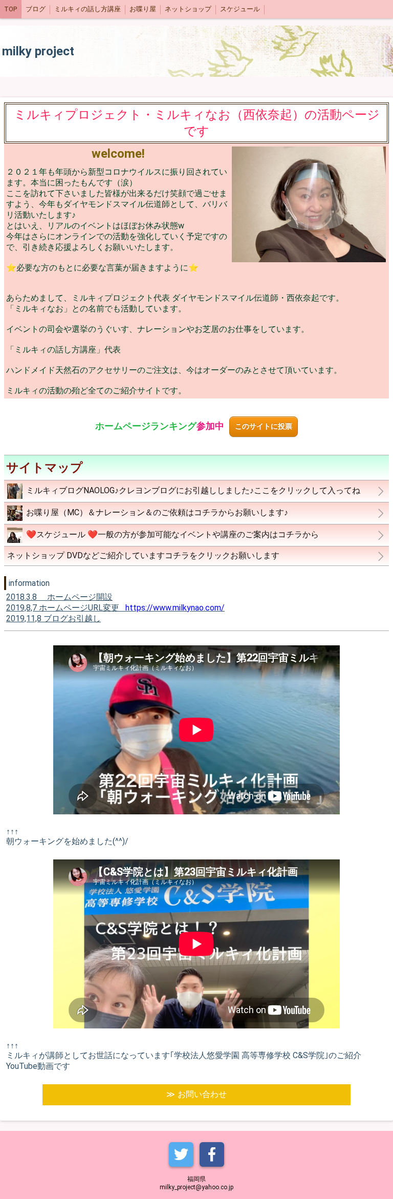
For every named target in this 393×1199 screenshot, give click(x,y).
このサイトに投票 (263, 426)
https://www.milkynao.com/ (175, 608)
